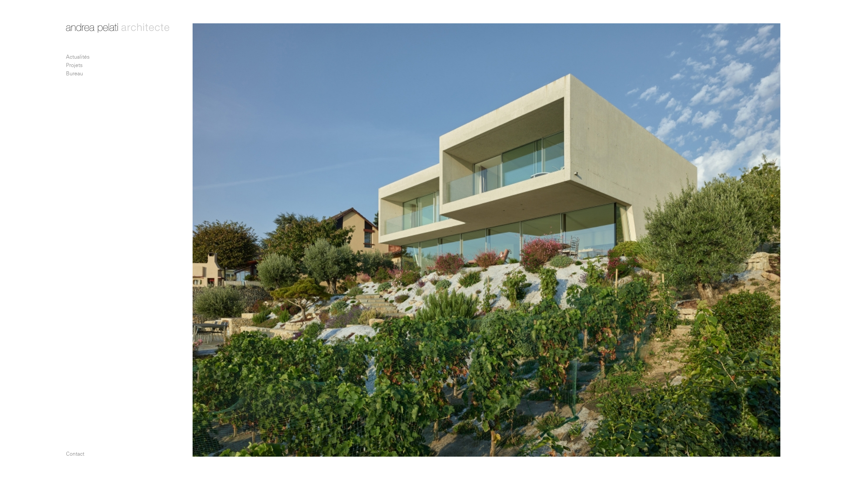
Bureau (74, 73)
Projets (74, 65)
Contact (75, 454)
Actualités (78, 56)
